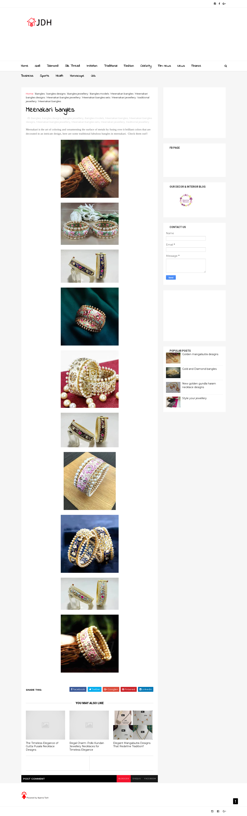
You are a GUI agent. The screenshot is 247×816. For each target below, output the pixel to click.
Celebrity (145, 66)
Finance (196, 66)
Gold (37, 66)
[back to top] (235, 801)
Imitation (92, 66)
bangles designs (55, 93)
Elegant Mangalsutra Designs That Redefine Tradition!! (131, 744)
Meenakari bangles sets (96, 97)
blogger (123, 778)
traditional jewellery (137, 121)
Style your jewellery (194, 398)
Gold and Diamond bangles (199, 369)
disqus (137, 778)
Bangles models (99, 93)
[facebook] (219, 3)
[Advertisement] (160, 35)
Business (27, 76)
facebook (150, 778)
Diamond (52, 66)
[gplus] (224, 3)
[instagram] (215, 3)
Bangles (40, 93)
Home (24, 66)
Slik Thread (72, 66)
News (181, 66)
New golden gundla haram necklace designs (199, 385)
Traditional (110, 66)
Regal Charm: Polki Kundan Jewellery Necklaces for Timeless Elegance (86, 746)
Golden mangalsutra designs (200, 354)
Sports (44, 76)
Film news (164, 66)
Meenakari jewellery (124, 97)
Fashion (129, 66)
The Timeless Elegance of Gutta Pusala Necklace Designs (42, 746)
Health (59, 76)
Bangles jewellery (77, 93)
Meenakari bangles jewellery (63, 97)
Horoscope (77, 76)
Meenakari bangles (122, 93)
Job (93, 76)
